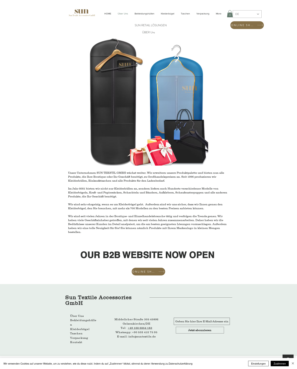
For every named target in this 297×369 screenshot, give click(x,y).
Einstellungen (258, 363)
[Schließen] (293, 363)
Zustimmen (280, 363)
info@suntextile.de (142, 336)
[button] (230, 13)
